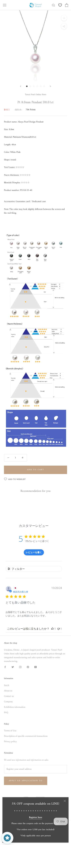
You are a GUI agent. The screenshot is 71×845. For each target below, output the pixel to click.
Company (8, 701)
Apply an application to (25, 781)
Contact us (9, 696)
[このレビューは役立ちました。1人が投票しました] (52, 629)
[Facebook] (5, 667)
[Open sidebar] (4, 5)
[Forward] (20, 86)
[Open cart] (66, 5)
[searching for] (53, 5)
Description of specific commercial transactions (26, 736)
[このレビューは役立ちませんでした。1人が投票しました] (58, 629)
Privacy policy (10, 741)
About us (8, 691)
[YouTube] (35, 667)
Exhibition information (14, 707)
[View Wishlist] (60, 5)
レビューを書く (34, 552)
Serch (6, 685)
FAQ (6, 712)
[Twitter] (13, 667)
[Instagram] (20, 667)
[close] (65, 801)
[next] (50, 86)
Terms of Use (10, 730)
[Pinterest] (28, 667)
